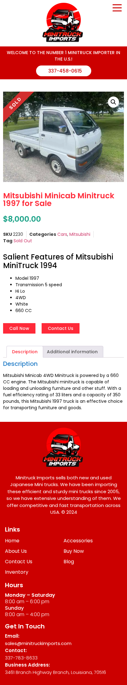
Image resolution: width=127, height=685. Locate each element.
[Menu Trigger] (117, 7)
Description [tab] (25, 352)
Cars (62, 234)
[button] (113, 102)
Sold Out (23, 241)
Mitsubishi (79, 234)
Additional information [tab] (72, 352)
